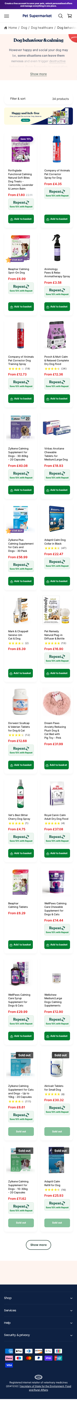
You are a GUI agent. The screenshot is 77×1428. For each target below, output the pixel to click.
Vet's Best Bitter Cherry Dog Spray (19, 817)
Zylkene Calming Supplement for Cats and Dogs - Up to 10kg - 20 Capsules (21, 1091)
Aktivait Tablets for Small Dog (53, 1087)
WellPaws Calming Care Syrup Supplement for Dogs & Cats (19, 1000)
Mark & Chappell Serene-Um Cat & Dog (18, 635)
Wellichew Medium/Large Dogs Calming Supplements (53, 1000)
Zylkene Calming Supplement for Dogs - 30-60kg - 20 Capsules (18, 454)
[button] (6, 15)
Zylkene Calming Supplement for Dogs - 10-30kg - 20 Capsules (18, 1187)
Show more (38, 74)
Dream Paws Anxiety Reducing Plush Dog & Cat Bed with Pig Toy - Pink (55, 730)
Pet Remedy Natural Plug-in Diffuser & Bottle (54, 635)
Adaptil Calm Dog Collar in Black (55, 541)
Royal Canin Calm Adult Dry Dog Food (56, 817)
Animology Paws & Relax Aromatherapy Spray (57, 273)
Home (12, 28)
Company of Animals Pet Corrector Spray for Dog (57, 174)
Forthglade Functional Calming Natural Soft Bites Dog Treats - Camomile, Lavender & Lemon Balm (20, 179)
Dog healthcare (42, 28)
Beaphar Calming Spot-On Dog (18, 271)
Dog (24, 28)
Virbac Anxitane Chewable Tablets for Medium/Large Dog (56, 454)
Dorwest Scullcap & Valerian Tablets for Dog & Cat (19, 727)
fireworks (41, 67)
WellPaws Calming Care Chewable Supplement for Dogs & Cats (55, 909)
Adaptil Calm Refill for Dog (52, 1183)
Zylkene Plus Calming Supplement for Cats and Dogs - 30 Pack (21, 545)
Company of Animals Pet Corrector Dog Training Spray (21, 360)
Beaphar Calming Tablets (18, 905)
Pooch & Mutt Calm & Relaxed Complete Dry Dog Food (56, 360)
